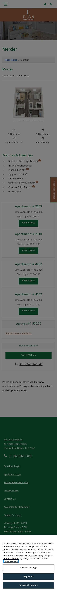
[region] (28, 563)
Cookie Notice (11, 561)
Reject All (28, 576)
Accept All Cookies (28, 585)
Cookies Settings (28, 567)
